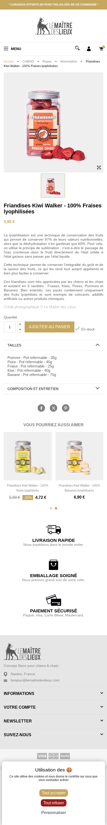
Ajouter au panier (49, 327)
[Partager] (41, 408)
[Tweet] (53, 408)
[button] (53, 345)
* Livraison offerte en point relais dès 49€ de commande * (53, 4)
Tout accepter (53, 793)
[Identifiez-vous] (88, 48)
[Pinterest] (65, 408)
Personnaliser (53, 812)
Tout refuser (53, 803)
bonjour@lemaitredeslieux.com (35, 680)
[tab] (53, 345)
